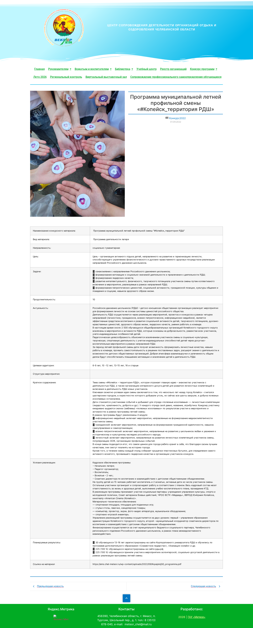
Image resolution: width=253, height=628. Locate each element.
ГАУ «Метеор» (196, 617)
